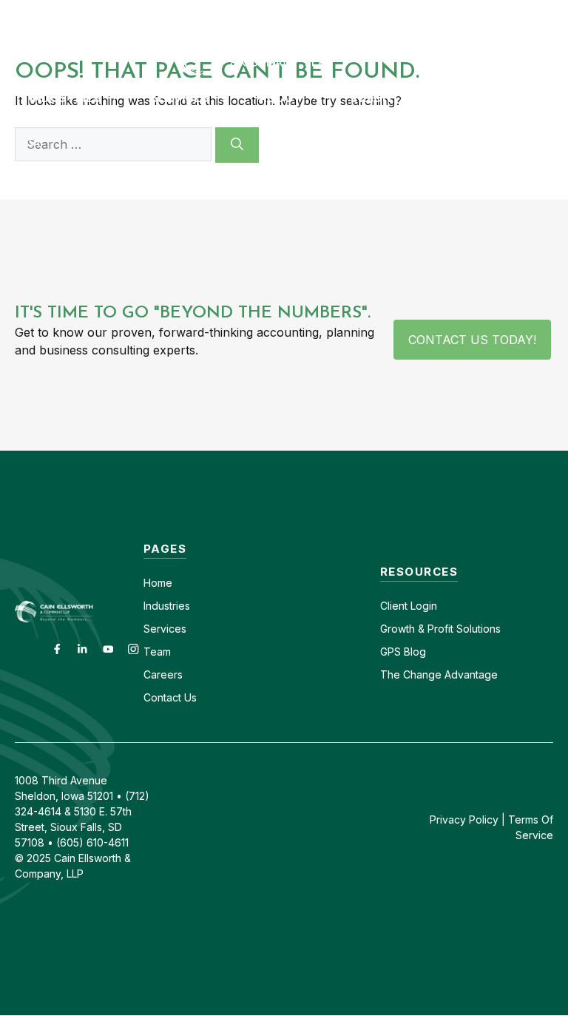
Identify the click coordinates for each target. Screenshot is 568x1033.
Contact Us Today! (472, 339)
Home (157, 582)
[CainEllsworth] (284, 49)
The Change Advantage (439, 674)
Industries (166, 605)
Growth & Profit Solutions (440, 628)
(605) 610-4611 (425, 13)
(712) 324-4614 (527, 13)
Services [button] (179, 97)
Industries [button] (65, 97)
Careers (341, 13)
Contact (277, 13)
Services (164, 628)
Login (422, 605)
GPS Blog (468, 97)
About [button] (280, 97)
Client (394, 605)
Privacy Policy (464, 819)
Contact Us (170, 697)
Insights (379, 97)
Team (157, 651)
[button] (35, 142)
